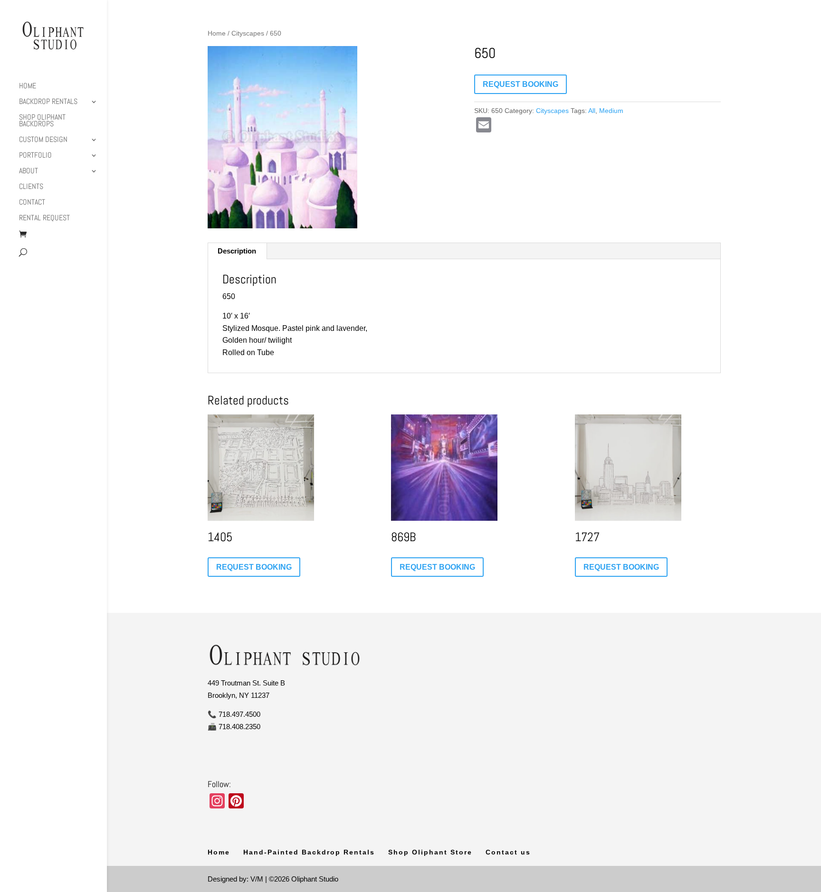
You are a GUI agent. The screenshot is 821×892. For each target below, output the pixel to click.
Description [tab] (237, 251)
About (28, 172)
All (591, 110)
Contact (32, 203)
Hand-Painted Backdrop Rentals (309, 852)
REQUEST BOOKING (520, 84)
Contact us (508, 852)
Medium (611, 110)
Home (27, 87)
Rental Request (44, 219)
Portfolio (35, 156)
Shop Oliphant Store (430, 852)
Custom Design (43, 140)
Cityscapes (247, 33)
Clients (31, 187)
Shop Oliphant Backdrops (42, 121)
